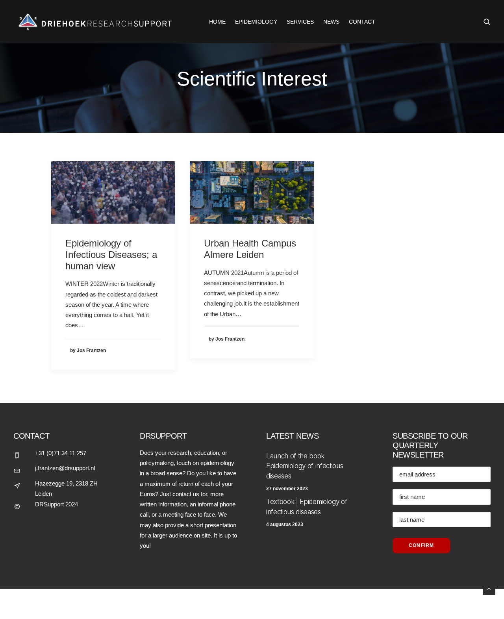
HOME (217, 22)
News (331, 22)
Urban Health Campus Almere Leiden (250, 249)
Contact (362, 22)
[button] (487, 21)
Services (300, 22)
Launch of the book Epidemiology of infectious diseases (304, 466)
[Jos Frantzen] (93, 21)
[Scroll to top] (489, 588)
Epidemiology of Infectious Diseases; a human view (111, 254)
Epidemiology (256, 22)
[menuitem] (217, 21)
